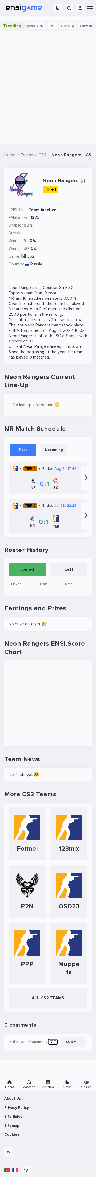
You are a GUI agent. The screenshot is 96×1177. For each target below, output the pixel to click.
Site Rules (13, 1116)
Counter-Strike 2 (58, 287)
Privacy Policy (16, 1107)
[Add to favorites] (82, 181)
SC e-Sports (67, 335)
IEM (16, 330)
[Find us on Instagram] (8, 1152)
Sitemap (11, 1125)
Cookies (11, 1134)
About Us (12, 1098)
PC (44, 26)
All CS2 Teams (48, 998)
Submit (73, 1041)
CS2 (30, 256)
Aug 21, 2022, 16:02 (67, 330)
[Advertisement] (48, 87)
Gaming (59, 26)
